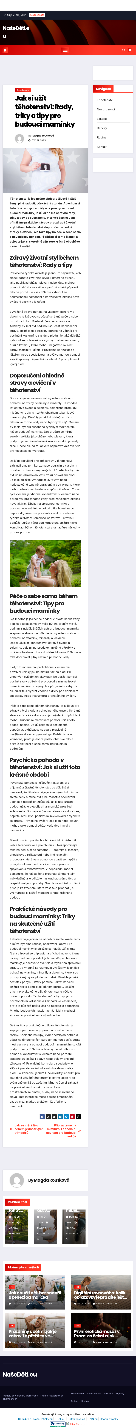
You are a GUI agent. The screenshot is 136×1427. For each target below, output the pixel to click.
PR (12, 1287)
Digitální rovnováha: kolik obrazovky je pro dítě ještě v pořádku (100, 1297)
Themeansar (10, 1398)
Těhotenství (23, 90)
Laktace (102, 118)
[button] (123, 50)
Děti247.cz (25, 1419)
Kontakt (102, 147)
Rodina (101, 137)
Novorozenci (106, 109)
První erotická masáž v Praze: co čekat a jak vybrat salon (97, 1336)
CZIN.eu (92, 1419)
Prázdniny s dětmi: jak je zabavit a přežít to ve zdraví (32, 1336)
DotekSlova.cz (76, 1419)
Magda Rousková (43, 135)
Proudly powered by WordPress (20, 1395)
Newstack (54, 1395)
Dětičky (102, 128)
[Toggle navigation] (65, 50)
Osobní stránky (109, 1419)
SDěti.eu (60, 1419)
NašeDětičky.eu (43, 1419)
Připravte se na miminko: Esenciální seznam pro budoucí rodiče (61, 1131)
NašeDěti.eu (20, 1374)
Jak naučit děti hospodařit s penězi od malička (35, 1295)
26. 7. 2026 (19, 1303)
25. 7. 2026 (84, 1342)
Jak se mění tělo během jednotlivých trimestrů (29, 1129)
